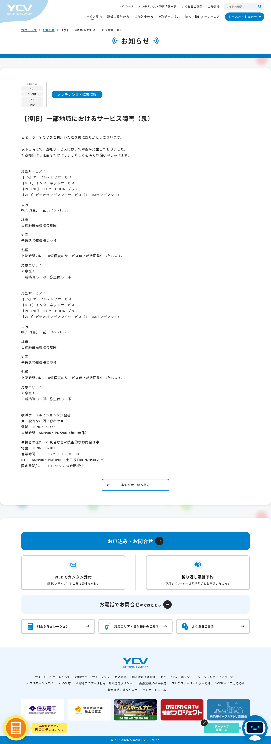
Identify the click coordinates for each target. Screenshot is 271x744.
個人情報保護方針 (144, 677)
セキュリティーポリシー (176, 677)
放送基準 (121, 677)
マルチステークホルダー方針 (191, 683)
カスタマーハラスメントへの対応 (49, 683)
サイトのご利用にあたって (52, 677)
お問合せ (81, 677)
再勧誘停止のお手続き (152, 683)
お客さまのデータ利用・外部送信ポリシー (104, 683)
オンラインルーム (154, 690)
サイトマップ (101, 677)
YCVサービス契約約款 (230, 683)
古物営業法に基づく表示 (121, 690)
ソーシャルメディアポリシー (217, 677)
